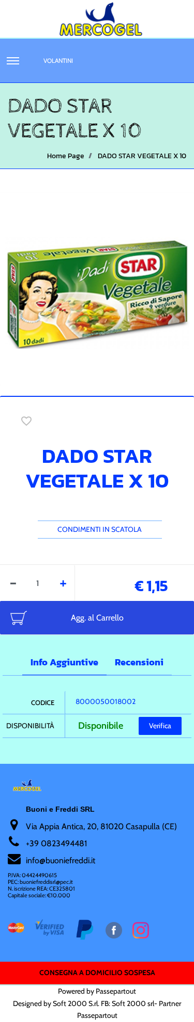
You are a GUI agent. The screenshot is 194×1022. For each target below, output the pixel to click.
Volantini (58, 60)
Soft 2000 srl (133, 1003)
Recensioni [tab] (139, 662)
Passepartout (116, 991)
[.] (13, 61)
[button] (97, 288)
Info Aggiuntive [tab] (64, 662)
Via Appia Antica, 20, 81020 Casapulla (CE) (101, 826)
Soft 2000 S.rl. (76, 1003)
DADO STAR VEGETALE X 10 (142, 155)
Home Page (65, 155)
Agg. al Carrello (97, 618)
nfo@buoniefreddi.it (61, 860)
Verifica (160, 725)
